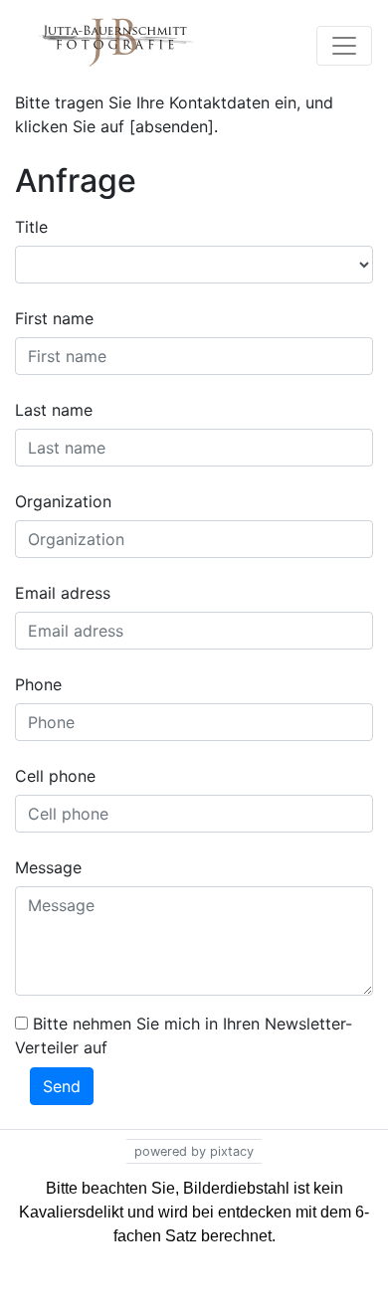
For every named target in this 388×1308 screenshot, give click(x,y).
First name (54, 318)
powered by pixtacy (194, 1151)
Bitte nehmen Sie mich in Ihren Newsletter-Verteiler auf (183, 1035)
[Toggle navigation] (344, 46)
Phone (38, 684)
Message (48, 867)
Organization (63, 501)
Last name (54, 410)
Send (62, 1086)
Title (31, 227)
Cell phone (55, 776)
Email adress (62, 593)
